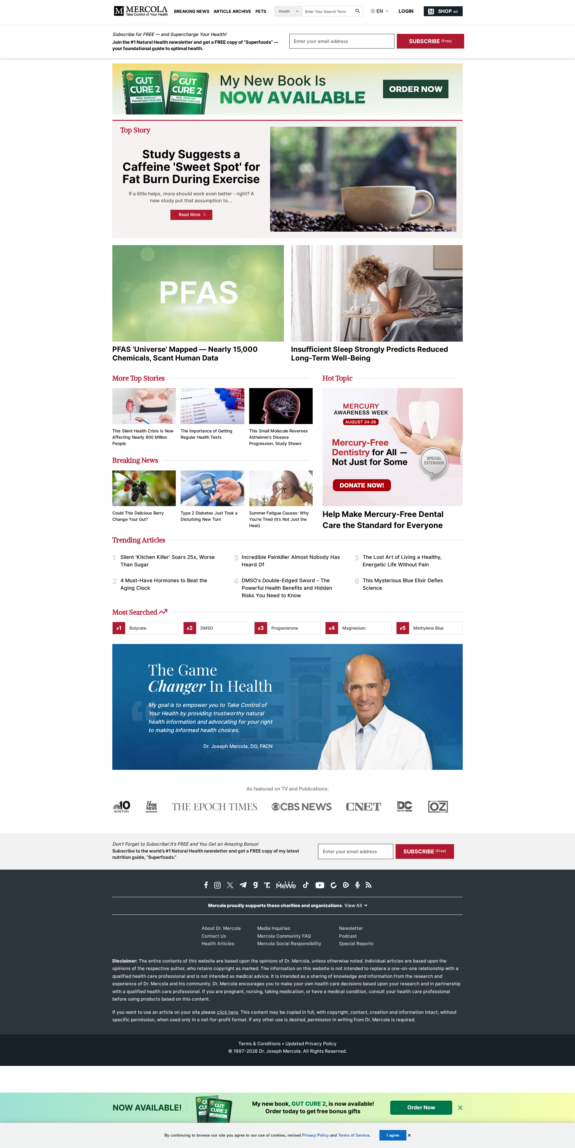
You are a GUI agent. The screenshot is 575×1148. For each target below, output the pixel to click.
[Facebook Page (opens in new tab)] (206, 885)
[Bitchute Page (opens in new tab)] (333, 885)
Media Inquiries (273, 928)
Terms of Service (353, 1135)
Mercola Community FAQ (284, 936)
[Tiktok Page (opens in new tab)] (306, 885)
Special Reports (356, 943)
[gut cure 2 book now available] (287, 89)
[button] (409, 1135)
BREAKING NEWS (191, 11)
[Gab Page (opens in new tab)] (255, 885)
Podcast (348, 936)
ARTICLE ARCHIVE (232, 11)
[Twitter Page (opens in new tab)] (230, 885)
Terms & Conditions (259, 1043)
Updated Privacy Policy (311, 1043)
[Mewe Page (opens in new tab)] (286, 885)
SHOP (448, 11)
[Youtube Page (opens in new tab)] (320, 885)
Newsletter (351, 928)
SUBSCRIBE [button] (430, 41)
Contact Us (214, 936)
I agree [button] (393, 1135)
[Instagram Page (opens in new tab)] (217, 885)
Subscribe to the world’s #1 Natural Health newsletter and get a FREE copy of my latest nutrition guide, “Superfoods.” (205, 854)
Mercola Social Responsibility (289, 943)
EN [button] (379, 11)
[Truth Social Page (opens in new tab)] (267, 885)
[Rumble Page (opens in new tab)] (346, 885)
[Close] (460, 1108)
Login (406, 11)
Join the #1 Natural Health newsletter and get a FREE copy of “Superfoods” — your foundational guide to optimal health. (195, 45)
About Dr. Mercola (221, 928)
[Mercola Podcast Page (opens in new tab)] (357, 885)
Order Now (421, 1107)
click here (227, 1012)
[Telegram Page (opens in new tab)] (243, 885)
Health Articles (218, 943)
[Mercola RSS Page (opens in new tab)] (368, 885)
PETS (260, 11)
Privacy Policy (315, 1135)
